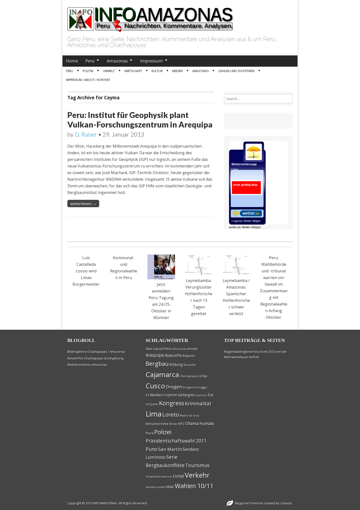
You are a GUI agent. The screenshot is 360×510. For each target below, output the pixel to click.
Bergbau (157, 363)
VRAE (170, 486)
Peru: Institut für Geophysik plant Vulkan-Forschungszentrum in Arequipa (140, 119)
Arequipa (155, 355)
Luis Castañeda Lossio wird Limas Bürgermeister (86, 271)
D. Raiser (86, 134)
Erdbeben (155, 394)
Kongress (171, 403)
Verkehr (197, 475)
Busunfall (190, 365)
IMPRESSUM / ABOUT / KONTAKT (88, 80)
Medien (177, 71)
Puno (151, 449)
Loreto (170, 414)
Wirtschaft (133, 71)
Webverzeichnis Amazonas (87, 364)
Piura (150, 433)
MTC (181, 423)
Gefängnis (186, 394)
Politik (88, 71)
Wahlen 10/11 (194, 486)
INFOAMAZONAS (105, 503)
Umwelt (109, 71)
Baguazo (189, 356)
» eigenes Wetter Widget (245, 220)
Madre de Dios (189, 415)
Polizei (162, 432)
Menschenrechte (157, 424)
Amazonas (117, 61)
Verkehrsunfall (155, 487)
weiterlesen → (83, 203)
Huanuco (201, 395)
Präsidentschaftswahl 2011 (176, 440)
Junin (154, 404)
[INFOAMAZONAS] (150, 17)
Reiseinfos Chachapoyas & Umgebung (95, 358)
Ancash (192, 349)
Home (72, 61)
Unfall (178, 476)
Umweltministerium (159, 476)
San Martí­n (170, 449)
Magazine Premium (249, 503)
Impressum (151, 61)
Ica (210, 394)
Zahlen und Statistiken (236, 71)
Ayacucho (173, 355)
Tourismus (197, 465)
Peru (90, 61)
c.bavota (286, 503)
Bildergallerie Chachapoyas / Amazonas (96, 351)
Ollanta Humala (199, 423)
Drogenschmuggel (195, 387)
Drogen (174, 386)
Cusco (155, 385)
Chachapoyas (188, 376)
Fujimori (170, 395)
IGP (148, 404)
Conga (202, 376)
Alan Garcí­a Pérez (159, 348)
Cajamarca (162, 374)
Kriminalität (198, 403)
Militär (173, 424)
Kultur (157, 71)
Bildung (176, 364)
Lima (154, 414)
